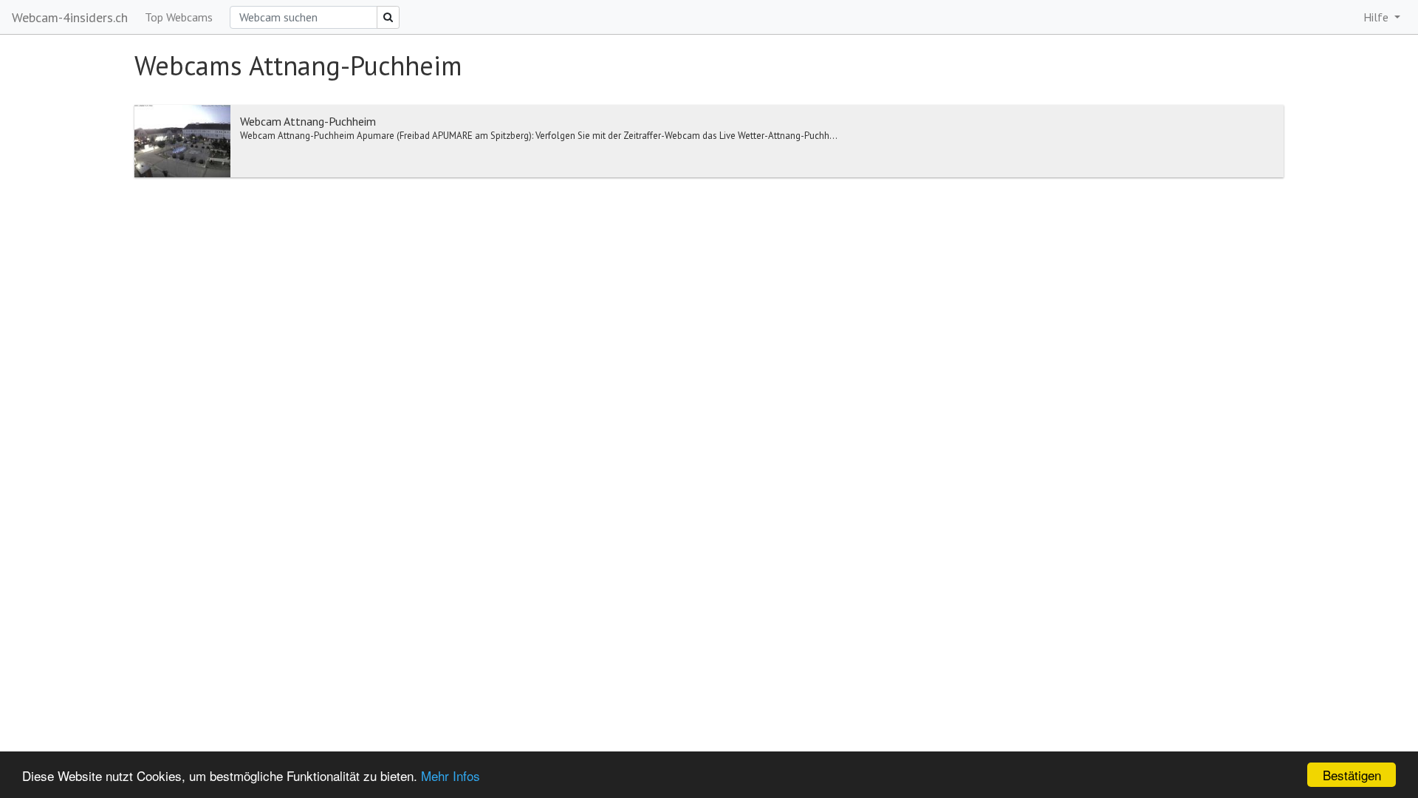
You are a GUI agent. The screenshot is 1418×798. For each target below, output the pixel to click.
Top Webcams (179, 17)
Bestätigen (1352, 774)
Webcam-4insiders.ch (70, 17)
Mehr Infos (450, 775)
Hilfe (1377, 17)
